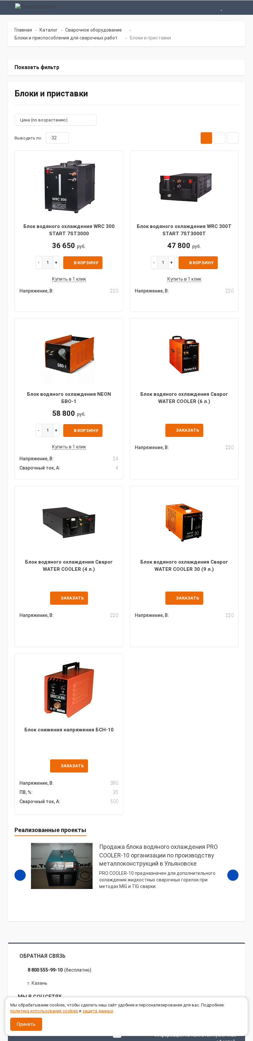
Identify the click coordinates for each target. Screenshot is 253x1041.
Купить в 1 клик (69, 279)
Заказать (187, 430)
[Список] (219, 138)
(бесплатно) (59, 970)
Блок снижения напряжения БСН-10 (69, 730)
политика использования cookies (44, 1010)
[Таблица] (233, 138)
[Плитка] (206, 138)
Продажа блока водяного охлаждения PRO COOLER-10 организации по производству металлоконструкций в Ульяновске (158, 855)
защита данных (97, 1010)
